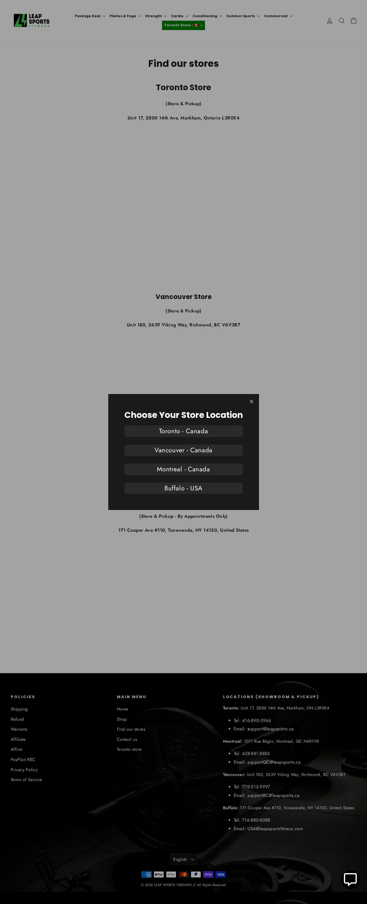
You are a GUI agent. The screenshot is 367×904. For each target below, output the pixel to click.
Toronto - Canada (183, 431)
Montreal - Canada (183, 469)
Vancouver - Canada (183, 450)
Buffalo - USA (183, 488)
